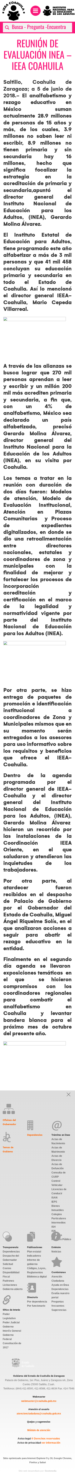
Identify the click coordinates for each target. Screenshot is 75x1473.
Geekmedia (50, 1471)
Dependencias (34, 1135)
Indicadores (34, 1255)
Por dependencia (37, 1301)
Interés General (12, 1330)
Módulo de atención (38, 1430)
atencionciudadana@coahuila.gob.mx (39, 1413)
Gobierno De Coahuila (23, 1363)
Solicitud (8, 1264)
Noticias (56, 1251)
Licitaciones (10, 1285)
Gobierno (8, 1326)
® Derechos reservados (45, 1438)
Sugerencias (58, 1310)
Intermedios (58, 1222)
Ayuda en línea (60, 1285)
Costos (7, 1268)
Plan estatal (34, 1251)
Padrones (8, 1280)
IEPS (54, 1201)
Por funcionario (36, 1305)
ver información (50, 1442)
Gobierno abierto (12, 1289)
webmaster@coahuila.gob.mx (38, 1401)
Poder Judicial (11, 1322)
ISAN (54, 1197)
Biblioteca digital (37, 1276)
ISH (53, 1226)
